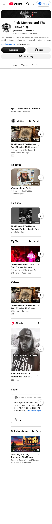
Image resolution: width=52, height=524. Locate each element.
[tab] (14, 65)
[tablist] (26, 65)
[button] (37, 65)
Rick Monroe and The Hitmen (22, 150)
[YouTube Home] (15, 4)
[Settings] (33, 3)
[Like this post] (15, 420)
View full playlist (17, 194)
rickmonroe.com (9, 44)
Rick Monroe (16, 191)
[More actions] (38, 145)
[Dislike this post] (20, 420)
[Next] (40, 134)
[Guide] (4, 3)
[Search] (27, 3)
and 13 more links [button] (23, 44)
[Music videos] (14, 121)
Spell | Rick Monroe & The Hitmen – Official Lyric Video (26, 108)
